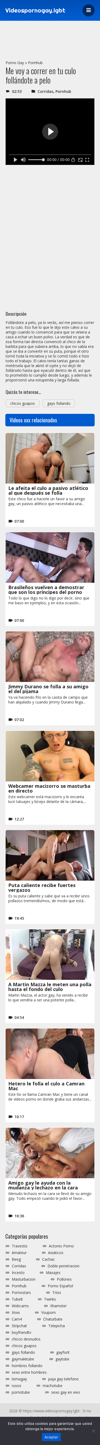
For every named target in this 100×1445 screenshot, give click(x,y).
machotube (52, 1386)
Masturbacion (23, 1279)
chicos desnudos (26, 1339)
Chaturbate (52, 1319)
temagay (19, 1379)
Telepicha (56, 1326)
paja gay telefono (63, 1379)
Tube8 (17, 1299)
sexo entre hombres (29, 1372)
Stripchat (19, 1326)
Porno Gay (15, 62)
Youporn (48, 1312)
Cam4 (17, 1319)
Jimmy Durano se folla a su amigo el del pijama (48, 688)
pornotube (21, 1392)
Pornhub (35, 62)
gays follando (58, 403)
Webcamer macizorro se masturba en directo (49, 788)
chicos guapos (22, 403)
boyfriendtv (21, 1332)
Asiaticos (55, 1253)
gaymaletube (23, 1359)
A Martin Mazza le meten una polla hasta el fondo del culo (49, 986)
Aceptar (51, 1437)
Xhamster (58, 1306)
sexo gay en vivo (65, 1392)
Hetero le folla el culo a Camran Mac (46, 1086)
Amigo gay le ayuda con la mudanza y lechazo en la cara (43, 1185)
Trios (56, 1292)
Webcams (20, 1306)
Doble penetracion (63, 1266)
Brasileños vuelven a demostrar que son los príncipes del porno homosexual (46, 592)
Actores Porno (61, 1246)
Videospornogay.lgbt (35, 10)
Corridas (45, 91)
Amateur (19, 1253)
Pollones (64, 1279)
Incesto (18, 1273)
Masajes (53, 1273)
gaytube (62, 1359)
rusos (16, 1386)
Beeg (16, 1259)
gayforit (63, 1352)
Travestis (19, 1246)
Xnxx (16, 1312)
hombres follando (27, 1366)
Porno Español (60, 1286)
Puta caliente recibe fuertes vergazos (41, 887)
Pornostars (21, 1292)
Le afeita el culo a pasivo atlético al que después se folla (48, 490)
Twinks (50, 1299)
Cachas (48, 1259)
